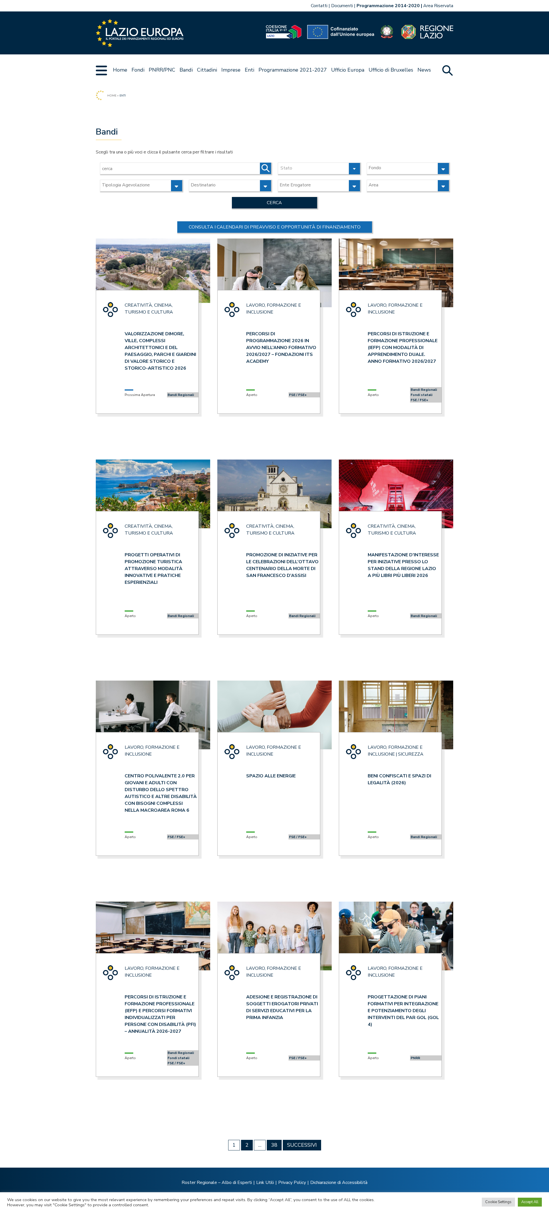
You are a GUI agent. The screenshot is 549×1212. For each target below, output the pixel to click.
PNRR (415, 1058)
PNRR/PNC (162, 69)
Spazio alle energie (271, 776)
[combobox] (319, 168)
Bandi (186, 69)
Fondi (138, 69)
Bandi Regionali (181, 395)
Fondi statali (421, 395)
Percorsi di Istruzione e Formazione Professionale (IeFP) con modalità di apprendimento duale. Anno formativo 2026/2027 (402, 347)
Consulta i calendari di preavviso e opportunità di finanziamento (275, 227)
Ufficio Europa (347, 69)
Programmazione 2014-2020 (388, 6)
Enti (249, 69)
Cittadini (207, 69)
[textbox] (319, 167)
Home (120, 69)
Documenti (342, 6)
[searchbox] (401, 168)
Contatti (319, 6)
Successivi (302, 1145)
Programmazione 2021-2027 (292, 69)
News (424, 69)
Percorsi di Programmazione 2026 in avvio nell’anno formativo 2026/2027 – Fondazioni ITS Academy (281, 347)
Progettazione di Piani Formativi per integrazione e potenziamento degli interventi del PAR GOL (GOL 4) (403, 1011)
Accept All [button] (529, 1202)
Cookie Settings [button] (498, 1202)
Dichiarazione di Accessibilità (338, 1182)
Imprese (230, 69)
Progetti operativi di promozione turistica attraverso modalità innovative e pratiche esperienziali (153, 569)
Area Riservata (438, 6)
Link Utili (265, 1182)
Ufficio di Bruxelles (391, 69)
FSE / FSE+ (298, 395)
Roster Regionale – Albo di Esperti (217, 1182)
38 (274, 1145)
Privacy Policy (292, 1182)
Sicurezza (410, 754)
